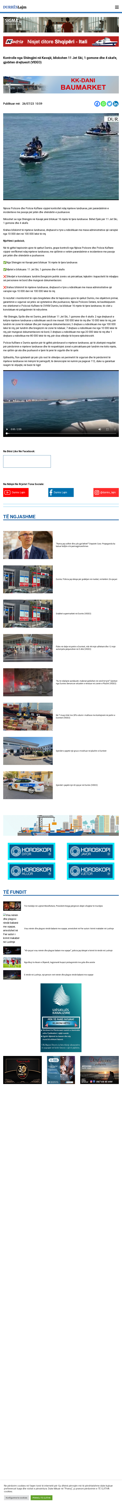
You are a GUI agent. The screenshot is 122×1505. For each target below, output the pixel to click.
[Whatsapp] (103, 104)
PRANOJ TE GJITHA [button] (42, 1498)
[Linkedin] (116, 104)
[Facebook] (97, 104)
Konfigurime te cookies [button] (16, 1498)
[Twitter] (109, 104)
